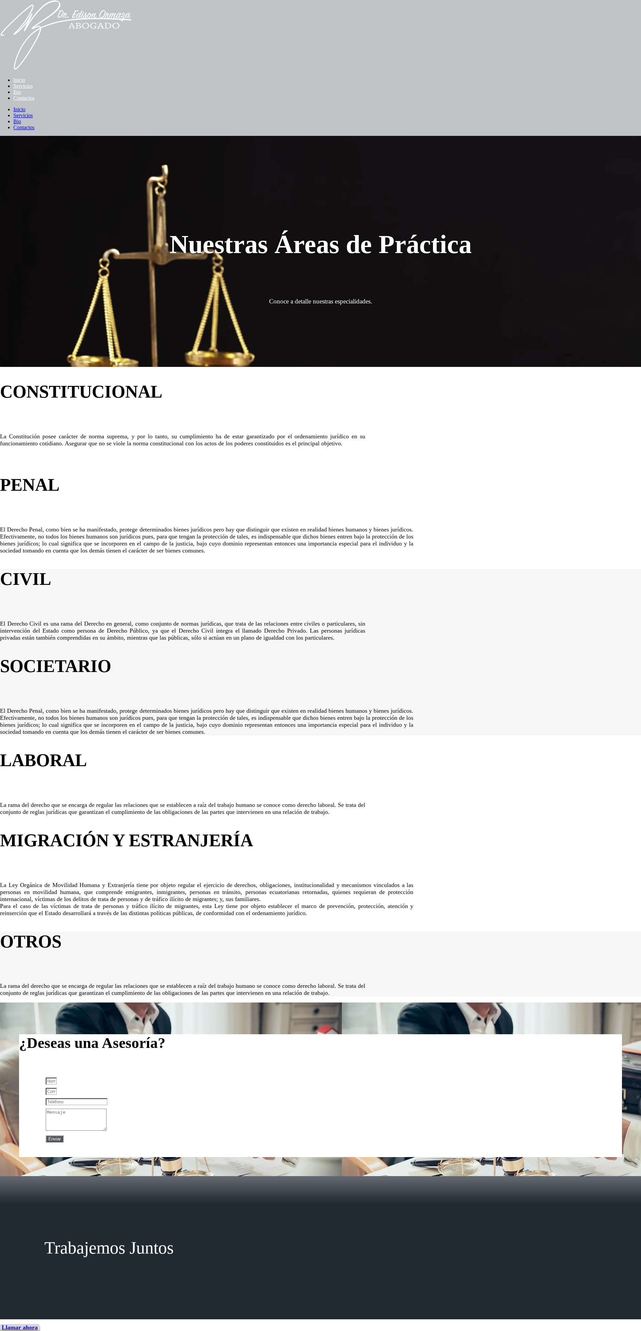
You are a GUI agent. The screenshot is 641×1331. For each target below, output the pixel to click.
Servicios (23, 86)
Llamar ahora (20, 1327)
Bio (17, 92)
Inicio (19, 80)
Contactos (23, 98)
